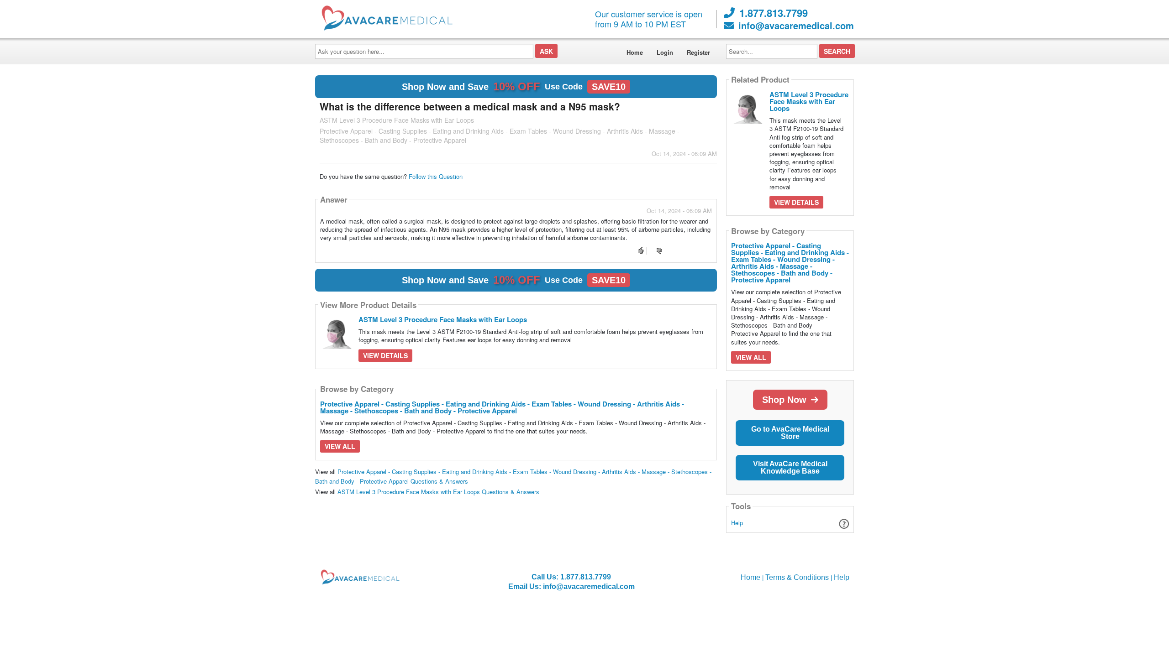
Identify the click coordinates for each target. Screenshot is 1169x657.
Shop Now (784, 400)
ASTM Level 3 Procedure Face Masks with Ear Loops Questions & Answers (438, 491)
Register (698, 52)
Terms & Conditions (797, 577)
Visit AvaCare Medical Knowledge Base (790, 467)
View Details (385, 355)
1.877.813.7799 (773, 12)
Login (665, 52)
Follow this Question (436, 176)
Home (635, 52)
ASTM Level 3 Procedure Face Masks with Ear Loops (442, 319)
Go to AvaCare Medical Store (790, 432)
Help (737, 522)
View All (340, 446)
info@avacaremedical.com (796, 26)
